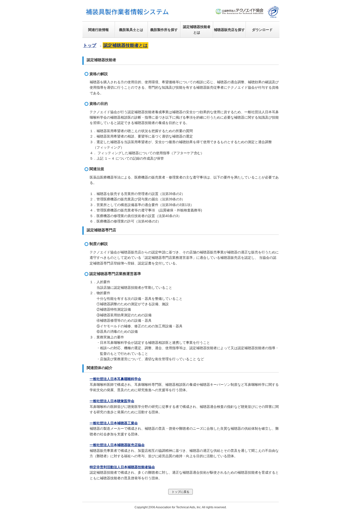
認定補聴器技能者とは (125, 45)
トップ (89, 45)
